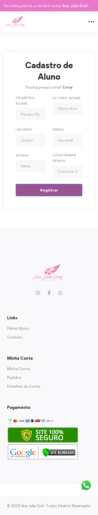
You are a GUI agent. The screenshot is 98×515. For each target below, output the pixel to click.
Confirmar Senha (64, 158)
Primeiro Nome (25, 100)
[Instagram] (38, 292)
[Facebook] (49, 292)
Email (58, 129)
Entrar (68, 87)
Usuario (24, 129)
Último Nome (67, 98)
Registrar (49, 190)
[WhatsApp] (60, 292)
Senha (22, 155)
